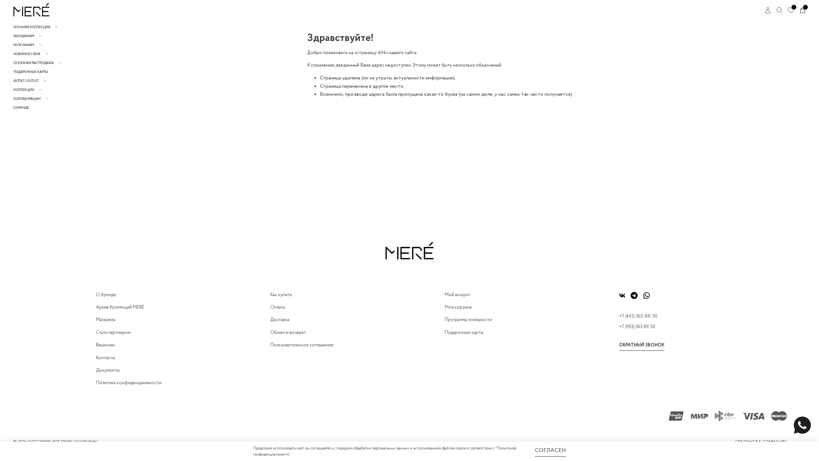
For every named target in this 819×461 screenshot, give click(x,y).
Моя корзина (458, 307)
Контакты (105, 358)
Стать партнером (113, 332)
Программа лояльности (468, 320)
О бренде (21, 108)
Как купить (281, 295)
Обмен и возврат (288, 332)
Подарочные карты (30, 72)
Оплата (277, 307)
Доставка (279, 320)
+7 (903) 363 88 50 (637, 327)
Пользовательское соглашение (302, 345)
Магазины (105, 320)
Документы (108, 370)
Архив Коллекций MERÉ (120, 307)
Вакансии (105, 345)
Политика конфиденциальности (129, 383)
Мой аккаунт (457, 295)
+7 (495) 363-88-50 (638, 316)
